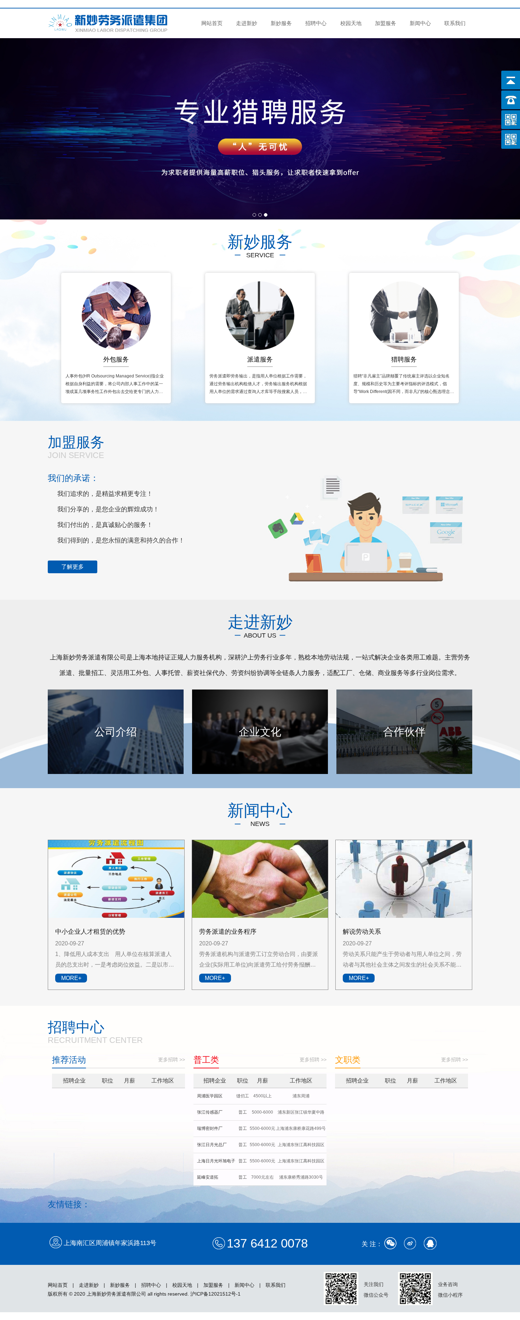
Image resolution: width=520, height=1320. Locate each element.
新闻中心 (420, 23)
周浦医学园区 (210, 1095)
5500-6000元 (262, 1128)
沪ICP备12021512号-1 (215, 1294)
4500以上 (262, 1095)
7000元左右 (262, 1177)
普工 (242, 1112)
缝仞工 (242, 1095)
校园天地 (351, 23)
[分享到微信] (390, 1243)
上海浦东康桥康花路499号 (301, 1128)
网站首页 (212, 23)
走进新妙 (246, 23)
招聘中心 (316, 23)
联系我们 (455, 23)
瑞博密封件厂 (210, 1128)
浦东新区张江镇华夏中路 (301, 1112)
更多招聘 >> (171, 1059)
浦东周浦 (301, 1095)
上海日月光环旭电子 (216, 1160)
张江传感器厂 (210, 1112)
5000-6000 (262, 1112)
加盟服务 (385, 23)
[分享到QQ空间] (430, 1243)
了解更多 (72, 567)
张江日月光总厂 (212, 1144)
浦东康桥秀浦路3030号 (301, 1177)
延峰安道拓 (207, 1177)
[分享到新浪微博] (410, 1243)
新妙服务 (281, 23)
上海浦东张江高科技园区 (301, 1144)
